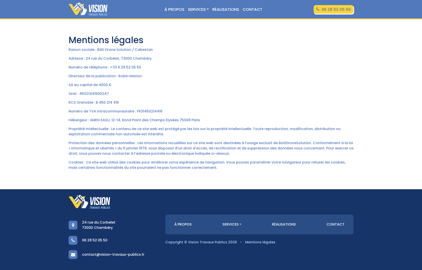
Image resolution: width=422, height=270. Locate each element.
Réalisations (225, 9)
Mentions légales (260, 242)
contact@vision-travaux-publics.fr (113, 254)
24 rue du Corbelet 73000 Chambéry (98, 225)
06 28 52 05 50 (336, 9)
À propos (174, 9)
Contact (252, 9)
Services (197, 9)
